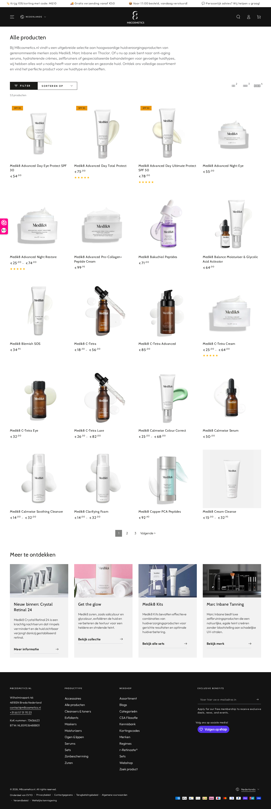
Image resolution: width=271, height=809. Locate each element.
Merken (124, 737)
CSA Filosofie (128, 718)
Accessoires (73, 698)
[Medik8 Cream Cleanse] (232, 479)
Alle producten (75, 705)
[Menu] (12, 17)
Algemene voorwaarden (114, 794)
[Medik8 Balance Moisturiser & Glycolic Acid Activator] (232, 224)
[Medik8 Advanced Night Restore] (39, 224)
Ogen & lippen (74, 737)
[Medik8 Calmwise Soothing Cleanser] (39, 479)
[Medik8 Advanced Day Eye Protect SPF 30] (39, 133)
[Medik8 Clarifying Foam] (103, 479)
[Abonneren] (259, 699)
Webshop (126, 763)
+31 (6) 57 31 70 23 (21, 712)
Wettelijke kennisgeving (44, 800)
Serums (70, 743)
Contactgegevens (63, 794)
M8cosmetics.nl (27, 789)
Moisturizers (73, 731)
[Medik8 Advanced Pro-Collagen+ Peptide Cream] (103, 224)
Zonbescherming (76, 756)
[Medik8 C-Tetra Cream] (232, 311)
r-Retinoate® (128, 750)
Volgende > (148, 533)
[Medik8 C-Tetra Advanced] (167, 311)
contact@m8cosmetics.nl (25, 707)
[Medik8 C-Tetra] (103, 311)
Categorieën (128, 711)
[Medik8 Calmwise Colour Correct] (167, 398)
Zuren (69, 763)
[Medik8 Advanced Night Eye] (232, 133)
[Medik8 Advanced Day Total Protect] (103, 133)
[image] (39, 580)
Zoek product (128, 769)
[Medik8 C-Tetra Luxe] (103, 398)
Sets (68, 750)
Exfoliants (71, 718)
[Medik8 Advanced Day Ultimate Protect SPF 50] (167, 133)
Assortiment (128, 698)
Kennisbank (127, 724)
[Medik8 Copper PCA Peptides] (167, 479)
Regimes (125, 743)
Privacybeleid (43, 794)
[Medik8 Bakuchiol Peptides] (167, 224)
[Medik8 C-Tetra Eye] (39, 398)
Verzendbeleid (20, 800)
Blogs (123, 705)
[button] (238, 17)
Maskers (71, 724)
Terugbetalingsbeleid (87, 794)
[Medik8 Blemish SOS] (39, 311)
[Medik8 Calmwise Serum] (232, 398)
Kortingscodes (129, 731)
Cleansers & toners (78, 711)
